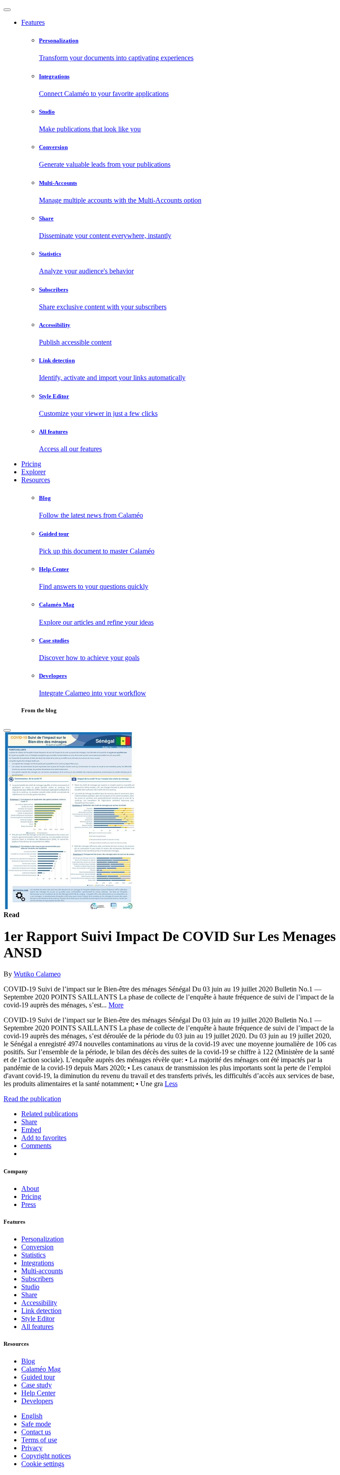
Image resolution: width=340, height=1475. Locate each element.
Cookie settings (42, 1463)
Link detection (41, 1310)
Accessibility (39, 1302)
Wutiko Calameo (37, 974)
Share (29, 1294)
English (31, 1416)
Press (28, 1204)
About (30, 1188)
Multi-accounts (42, 1271)
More (116, 1005)
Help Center (38, 1393)
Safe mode (36, 1424)
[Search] (7, 730)
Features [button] (33, 22)
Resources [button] (35, 480)
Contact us (36, 1432)
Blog (28, 1361)
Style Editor (37, 1318)
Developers (37, 1401)
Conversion (37, 1247)
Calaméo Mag (41, 1369)
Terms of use (39, 1440)
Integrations (37, 1263)
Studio (30, 1287)
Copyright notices (46, 1456)
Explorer (33, 472)
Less (171, 1083)
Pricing (31, 464)
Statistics (33, 1255)
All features (37, 1326)
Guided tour (38, 1377)
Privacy (31, 1448)
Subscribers (37, 1279)
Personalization (42, 1239)
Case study (36, 1385)
